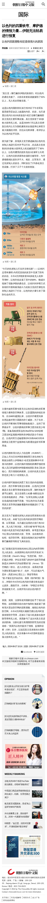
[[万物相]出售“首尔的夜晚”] (23, 708)
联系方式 (26, 898)
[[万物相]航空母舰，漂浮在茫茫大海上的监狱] (23, 736)
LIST (32, 51)
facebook (27, 652)
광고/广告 (36, 898)
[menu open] (3, 4)
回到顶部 (40, 652)
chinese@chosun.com (16, 892)
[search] (43, 4)
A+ (38, 51)
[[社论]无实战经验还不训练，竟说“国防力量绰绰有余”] (23, 722)
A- (43, 51)
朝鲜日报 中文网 (23, 3)
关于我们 (5, 898)
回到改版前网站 (9, 900)
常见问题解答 (16, 898)
